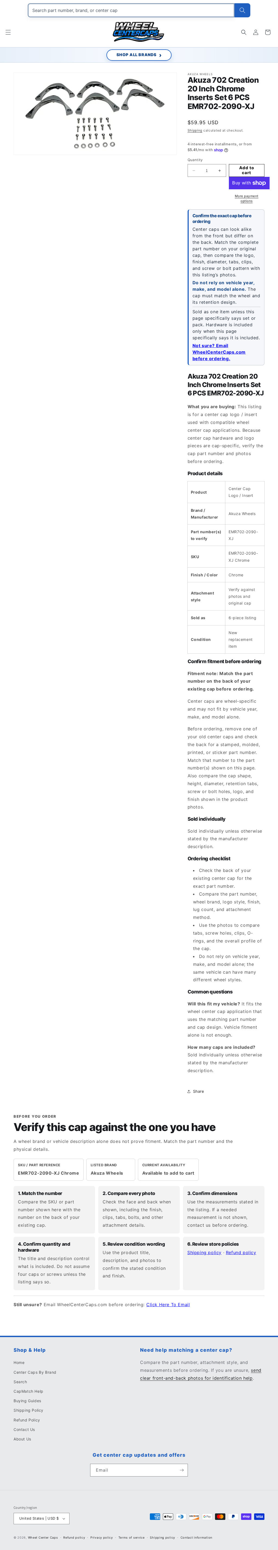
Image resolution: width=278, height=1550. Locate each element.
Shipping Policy (28, 1410)
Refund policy (241, 1252)
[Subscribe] (182, 1470)
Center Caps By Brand (35, 1372)
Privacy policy (101, 1537)
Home (19, 1362)
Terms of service (131, 1537)
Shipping (195, 130)
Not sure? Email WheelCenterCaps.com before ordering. (219, 352)
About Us (22, 1439)
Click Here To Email (168, 1304)
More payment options (246, 198)
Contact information (196, 1537)
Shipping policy (204, 1252)
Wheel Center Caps (43, 1537)
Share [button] (198, 1091)
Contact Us (24, 1429)
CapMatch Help (28, 1391)
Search (20, 1381)
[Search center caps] (242, 10)
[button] (8, 32)
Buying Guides (27, 1400)
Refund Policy (27, 1420)
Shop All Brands (136, 54)
